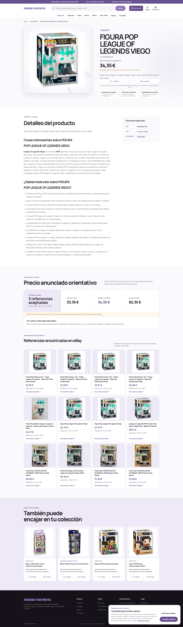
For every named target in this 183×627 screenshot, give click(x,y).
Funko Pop (70, 15)
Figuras (113, 15)
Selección (60, 15)
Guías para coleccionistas (127, 603)
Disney (87, 15)
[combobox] (84, 8)
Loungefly (122, 15)
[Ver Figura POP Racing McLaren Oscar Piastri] (143, 542)
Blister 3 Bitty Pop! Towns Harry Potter (74, 564)
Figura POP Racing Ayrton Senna (106, 564)
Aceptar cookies (169, 619)
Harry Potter (104, 15)
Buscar (120, 8)
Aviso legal (144, 603)
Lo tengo (146, 81)
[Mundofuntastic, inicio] (35, 8)
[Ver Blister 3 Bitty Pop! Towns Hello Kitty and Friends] (40, 542)
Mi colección (80, 613)
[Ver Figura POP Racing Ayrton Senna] (109, 542)
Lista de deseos (102, 606)
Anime (79, 15)
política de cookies (143, 620)
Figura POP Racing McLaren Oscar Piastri (137, 565)
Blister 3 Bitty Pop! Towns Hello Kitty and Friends (35, 565)
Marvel (94, 15)
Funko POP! (34, 21)
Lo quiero (116, 81)
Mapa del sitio (102, 610)
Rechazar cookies (169, 613)
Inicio (26, 21)
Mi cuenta (101, 603)
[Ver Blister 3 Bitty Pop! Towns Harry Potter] (74, 542)
